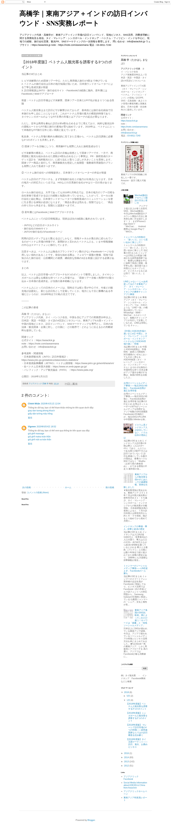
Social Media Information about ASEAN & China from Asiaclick (135, 785)
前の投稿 (110, 487)
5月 (129, 696)
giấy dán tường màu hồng (40, 413)
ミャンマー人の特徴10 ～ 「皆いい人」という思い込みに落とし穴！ (136, 239)
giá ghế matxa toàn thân (39, 436)
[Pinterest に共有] (76, 383)
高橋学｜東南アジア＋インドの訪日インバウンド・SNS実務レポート (83, 18)
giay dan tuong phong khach (41, 410)
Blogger (91, 820)
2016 (126, 753)
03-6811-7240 (133, 136)
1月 (129, 700)
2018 (126, 692)
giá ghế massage (36, 433)
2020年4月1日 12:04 (50, 403)
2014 (126, 757)
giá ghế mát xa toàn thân (39, 439)
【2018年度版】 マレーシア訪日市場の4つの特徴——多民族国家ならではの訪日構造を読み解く (136, 730)
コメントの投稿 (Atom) (38, 492)
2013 (126, 761)
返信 (30, 418)
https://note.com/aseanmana (134, 127)
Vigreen (32, 426)
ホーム (68, 487)
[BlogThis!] (68, 383)
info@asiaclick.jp (129, 133)
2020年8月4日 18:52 (46, 426)
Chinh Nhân (34, 403)
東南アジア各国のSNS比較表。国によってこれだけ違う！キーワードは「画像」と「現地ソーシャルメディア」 (135, 618)
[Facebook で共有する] (73, 383)
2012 (126, 766)
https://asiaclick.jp (129, 121)
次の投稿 (26, 487)
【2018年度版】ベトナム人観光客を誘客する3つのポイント (136, 706)
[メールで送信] (66, 383)
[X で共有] (71, 383)
